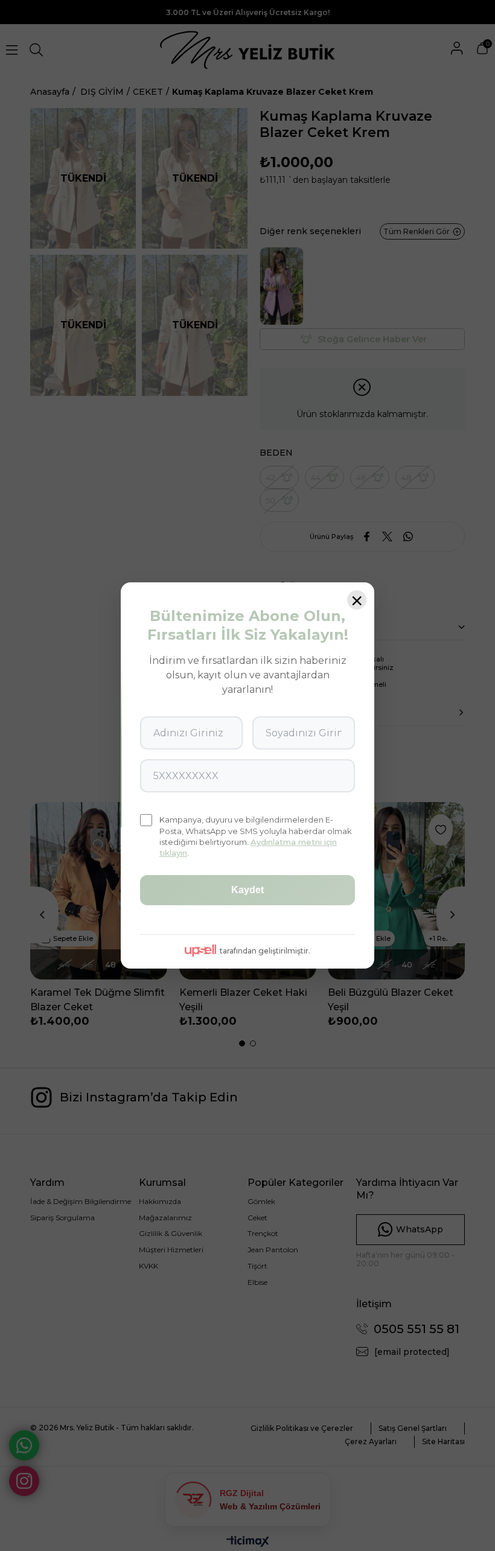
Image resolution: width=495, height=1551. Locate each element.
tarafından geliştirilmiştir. (265, 950)
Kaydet (247, 890)
